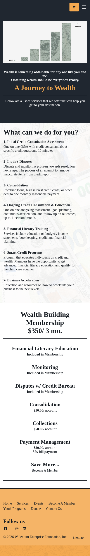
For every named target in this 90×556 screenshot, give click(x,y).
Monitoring (45, 367)
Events (38, 503)
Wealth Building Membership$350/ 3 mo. (45, 322)
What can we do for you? (40, 132)
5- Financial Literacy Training (25, 229)
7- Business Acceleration (21, 280)
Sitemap (78, 537)
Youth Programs (14, 508)
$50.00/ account (45, 410)
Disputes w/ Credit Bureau (45, 386)
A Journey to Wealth (45, 88)
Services (23, 503)
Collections (45, 423)
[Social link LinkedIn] (24, 528)
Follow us (14, 521)
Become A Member (45, 470)
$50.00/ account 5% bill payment (45, 450)
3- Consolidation (15, 185)
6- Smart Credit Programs (23, 252)
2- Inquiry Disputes (17, 161)
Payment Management (45, 442)
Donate (36, 508)
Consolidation (45, 404)
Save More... (45, 464)
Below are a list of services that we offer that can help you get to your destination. (45, 103)
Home (7, 503)
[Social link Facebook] (5, 528)
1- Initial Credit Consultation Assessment (33, 142)
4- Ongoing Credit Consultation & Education (36, 205)
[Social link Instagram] (17, 528)
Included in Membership (45, 354)
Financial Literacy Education (45, 348)
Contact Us (54, 508)
